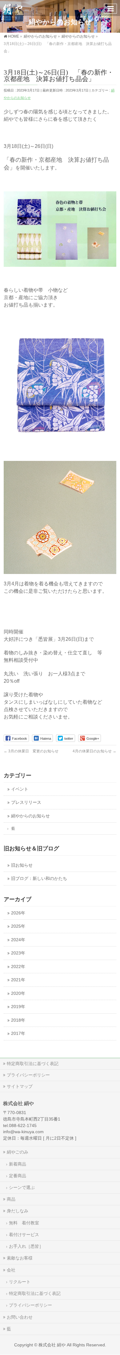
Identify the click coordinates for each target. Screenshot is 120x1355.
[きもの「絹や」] (12, 8)
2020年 (18, 993)
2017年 (18, 1033)
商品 (11, 1199)
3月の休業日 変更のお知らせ (31, 751)
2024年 (18, 940)
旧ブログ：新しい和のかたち (39, 878)
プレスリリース (26, 802)
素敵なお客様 (20, 1257)
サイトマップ (20, 1086)
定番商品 (17, 1175)
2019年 (18, 1006)
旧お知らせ (22, 865)
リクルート (19, 1281)
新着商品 (17, 1164)
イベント (19, 789)
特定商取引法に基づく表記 (32, 1063)
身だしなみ (17, 1210)
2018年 (18, 1020)
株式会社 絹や (52, 1344)
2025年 (18, 926)
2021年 (18, 980)
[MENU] (110, 9)
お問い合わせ (20, 1317)
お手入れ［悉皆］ (26, 1246)
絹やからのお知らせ (30, 816)
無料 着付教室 (24, 1222)
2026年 (18, 913)
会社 (11, 1270)
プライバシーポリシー (28, 1074)
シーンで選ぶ (22, 1187)
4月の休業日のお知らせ (94, 751)
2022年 (18, 966)
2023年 (18, 953)
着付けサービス (24, 1234)
